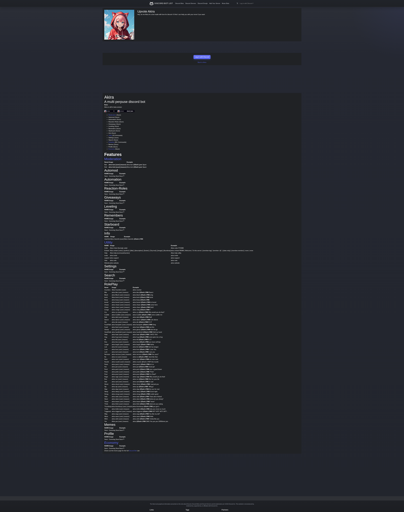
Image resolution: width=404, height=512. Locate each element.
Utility (110, 135)
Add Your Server (214, 3)
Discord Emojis (203, 3)
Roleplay (111, 142)
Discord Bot (133, 450)
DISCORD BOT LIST (163, 3)
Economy (111, 149)
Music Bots (225, 3)
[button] (246, 3)
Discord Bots (179, 3)
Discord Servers (190, 3)
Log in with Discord (202, 57)
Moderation (112, 115)
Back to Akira (202, 62)
